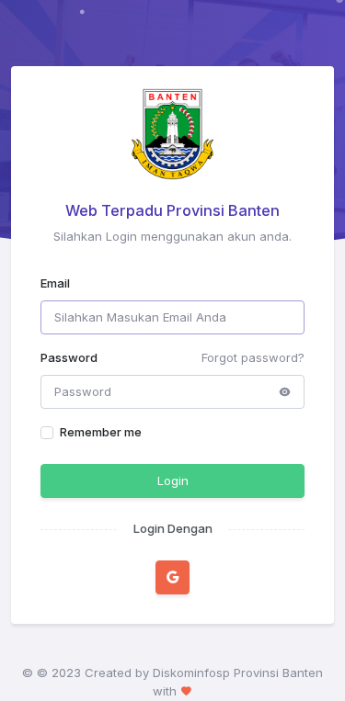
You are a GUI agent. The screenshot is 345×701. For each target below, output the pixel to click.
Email (55, 283)
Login (173, 480)
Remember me (101, 431)
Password (69, 357)
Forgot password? (253, 357)
